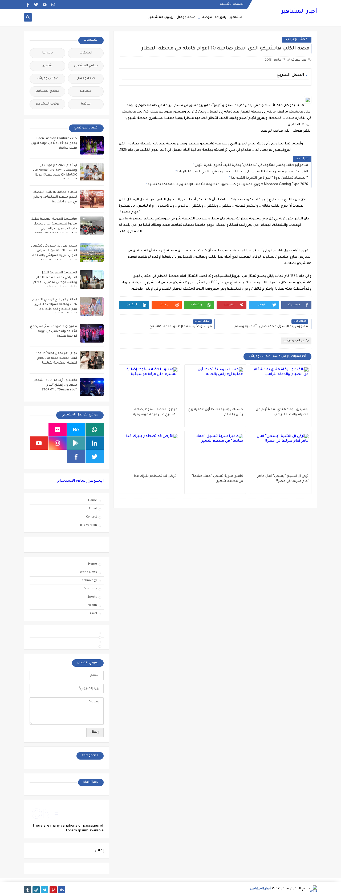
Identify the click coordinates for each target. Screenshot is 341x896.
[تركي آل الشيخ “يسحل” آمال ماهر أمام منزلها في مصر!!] (280, 454)
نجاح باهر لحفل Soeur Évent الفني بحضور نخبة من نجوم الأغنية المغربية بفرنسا (56, 358)
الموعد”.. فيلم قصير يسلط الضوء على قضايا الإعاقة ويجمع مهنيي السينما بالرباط (242, 172)
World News (88, 572)
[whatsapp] (95, 429)
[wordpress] (36, 889)
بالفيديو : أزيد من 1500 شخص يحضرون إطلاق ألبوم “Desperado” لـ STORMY (55, 385)
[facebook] (27, 4)
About (93, 508)
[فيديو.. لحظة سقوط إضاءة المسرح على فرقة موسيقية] (149, 387)
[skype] (39, 429)
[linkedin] (95, 443)
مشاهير (235, 17)
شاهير (47, 66)
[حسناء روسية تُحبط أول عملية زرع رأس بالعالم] (215, 387)
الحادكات (86, 53)
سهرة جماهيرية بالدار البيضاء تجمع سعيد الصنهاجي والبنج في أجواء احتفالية (55, 197)
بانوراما (220, 17)
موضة (207, 17)
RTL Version (88, 525)
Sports (92, 597)
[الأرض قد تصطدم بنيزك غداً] (149, 454)
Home (92, 500)
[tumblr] (27, 889)
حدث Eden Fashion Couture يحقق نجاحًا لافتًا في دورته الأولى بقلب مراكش (54, 143)
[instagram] (53, 4)
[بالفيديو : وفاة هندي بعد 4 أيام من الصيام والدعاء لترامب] (280, 387)
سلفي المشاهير (86, 66)
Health (92, 605)
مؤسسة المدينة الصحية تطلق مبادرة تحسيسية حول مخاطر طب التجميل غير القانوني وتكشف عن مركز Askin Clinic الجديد (54, 229)
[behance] (76, 429)
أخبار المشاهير (299, 12)
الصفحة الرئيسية (232, 4)
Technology (88, 580)
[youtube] (44, 4)
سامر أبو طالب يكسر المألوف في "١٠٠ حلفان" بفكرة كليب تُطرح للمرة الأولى (251, 165)
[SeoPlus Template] (313, 889)
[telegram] (44, 889)
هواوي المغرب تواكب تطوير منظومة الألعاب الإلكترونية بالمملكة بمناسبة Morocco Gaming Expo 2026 (228, 184)
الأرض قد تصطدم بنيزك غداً (155, 476)
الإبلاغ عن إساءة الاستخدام (80, 481)
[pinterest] (53, 889)
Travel (92, 613)
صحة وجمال (186, 17)
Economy (90, 588)
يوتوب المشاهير (160, 17)
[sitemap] (61, 889)
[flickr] (57, 429)
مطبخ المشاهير (47, 91)
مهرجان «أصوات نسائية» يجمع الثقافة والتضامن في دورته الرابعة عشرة (53, 331)
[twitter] (36, 4)
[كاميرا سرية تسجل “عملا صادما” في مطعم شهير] (215, 454)
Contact (91, 517)
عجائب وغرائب (296, 39)
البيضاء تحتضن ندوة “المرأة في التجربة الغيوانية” (269, 178)
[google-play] (76, 443)
